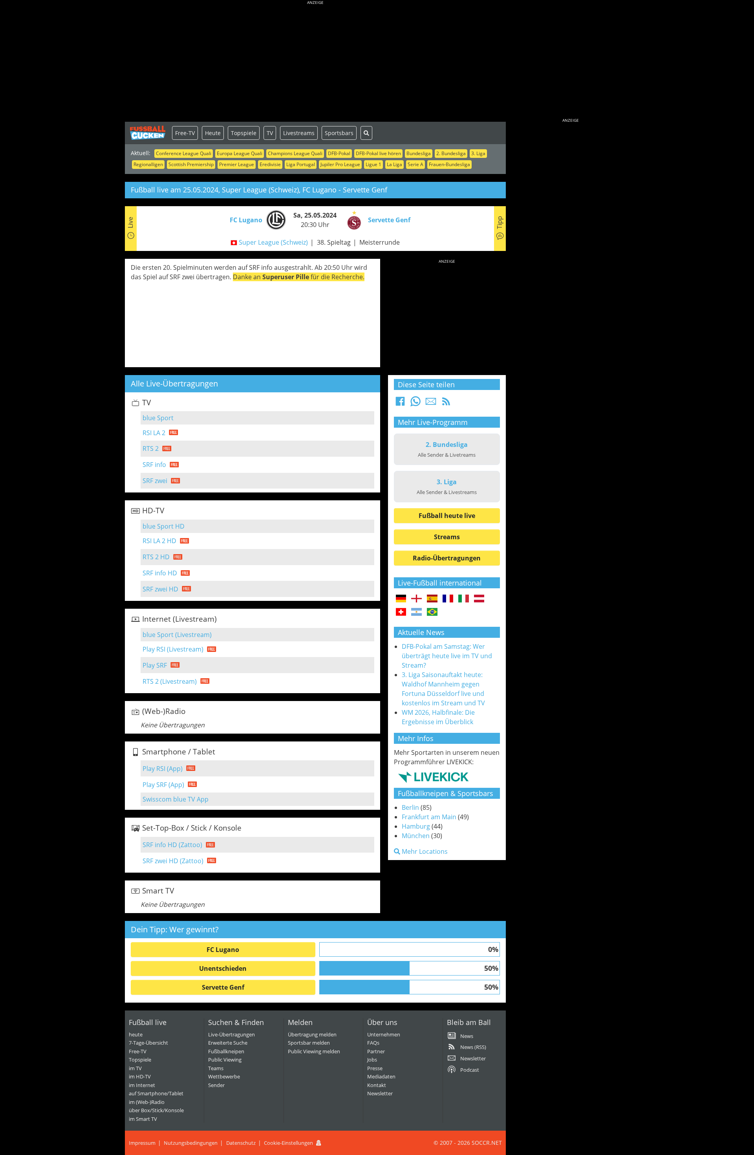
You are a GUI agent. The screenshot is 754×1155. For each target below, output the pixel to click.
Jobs (372, 1059)
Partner (376, 1051)
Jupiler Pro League (340, 164)
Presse (374, 1068)
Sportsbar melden (309, 1042)
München (416, 835)
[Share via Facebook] (400, 403)
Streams (447, 537)
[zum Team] (274, 219)
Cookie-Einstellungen (288, 1142)
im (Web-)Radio (147, 1102)
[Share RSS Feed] (446, 403)
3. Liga (478, 153)
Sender (216, 1085)
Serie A (415, 164)
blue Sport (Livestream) (177, 634)
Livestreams (299, 133)
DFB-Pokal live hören (378, 153)
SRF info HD (160, 573)
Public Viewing (225, 1059)
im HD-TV (140, 1076)
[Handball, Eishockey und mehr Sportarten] (433, 776)
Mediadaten (381, 1076)
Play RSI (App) (163, 768)
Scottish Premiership (191, 164)
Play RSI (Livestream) (173, 649)
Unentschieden (223, 968)
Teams (215, 1068)
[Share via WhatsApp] (415, 403)
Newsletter (380, 1093)
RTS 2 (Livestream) (170, 681)
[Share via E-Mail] (431, 403)
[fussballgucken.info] (148, 133)
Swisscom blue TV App (176, 799)
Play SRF (155, 665)
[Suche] (366, 133)
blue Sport (158, 418)
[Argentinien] (416, 612)
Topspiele (243, 133)
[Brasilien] (432, 612)
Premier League (236, 164)
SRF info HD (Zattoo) (172, 844)
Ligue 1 (373, 164)
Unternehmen (383, 1034)
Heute (213, 133)
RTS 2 (151, 448)
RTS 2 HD (156, 557)
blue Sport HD (164, 526)
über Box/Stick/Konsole (156, 1110)
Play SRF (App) (163, 784)
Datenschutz (241, 1142)
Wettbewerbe (224, 1076)
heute (136, 1034)
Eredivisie (270, 164)
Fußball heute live (447, 515)
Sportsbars (339, 133)
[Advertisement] (315, 63)
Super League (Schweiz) (273, 242)
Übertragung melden (312, 1034)
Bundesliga (418, 153)
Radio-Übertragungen (447, 558)
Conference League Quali (183, 153)
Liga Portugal (300, 164)
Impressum (142, 1142)
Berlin (410, 807)
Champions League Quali (295, 153)
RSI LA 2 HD (159, 540)
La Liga (394, 164)
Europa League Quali (239, 153)
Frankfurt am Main (429, 817)
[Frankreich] (448, 599)
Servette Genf (223, 987)
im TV (135, 1068)
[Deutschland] (401, 599)
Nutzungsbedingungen (191, 1142)
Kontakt (376, 1085)
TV (270, 133)
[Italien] (463, 599)
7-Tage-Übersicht (148, 1042)
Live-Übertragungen (231, 1034)
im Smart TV (143, 1118)
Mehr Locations (424, 851)
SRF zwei (155, 480)
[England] (416, 599)
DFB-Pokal (339, 153)
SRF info (154, 464)
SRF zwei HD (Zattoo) (173, 861)
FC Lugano (223, 949)
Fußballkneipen (226, 1051)
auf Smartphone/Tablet (156, 1093)
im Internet (142, 1085)
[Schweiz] (401, 612)
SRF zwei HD (160, 589)
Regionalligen (148, 164)
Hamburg (416, 826)
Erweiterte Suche (227, 1042)
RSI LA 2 (154, 432)
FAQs (373, 1042)
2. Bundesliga (451, 153)
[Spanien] (432, 599)
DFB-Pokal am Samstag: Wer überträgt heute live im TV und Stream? (447, 656)
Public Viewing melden (314, 1051)
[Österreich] (479, 599)
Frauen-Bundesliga (449, 164)
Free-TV (185, 133)
